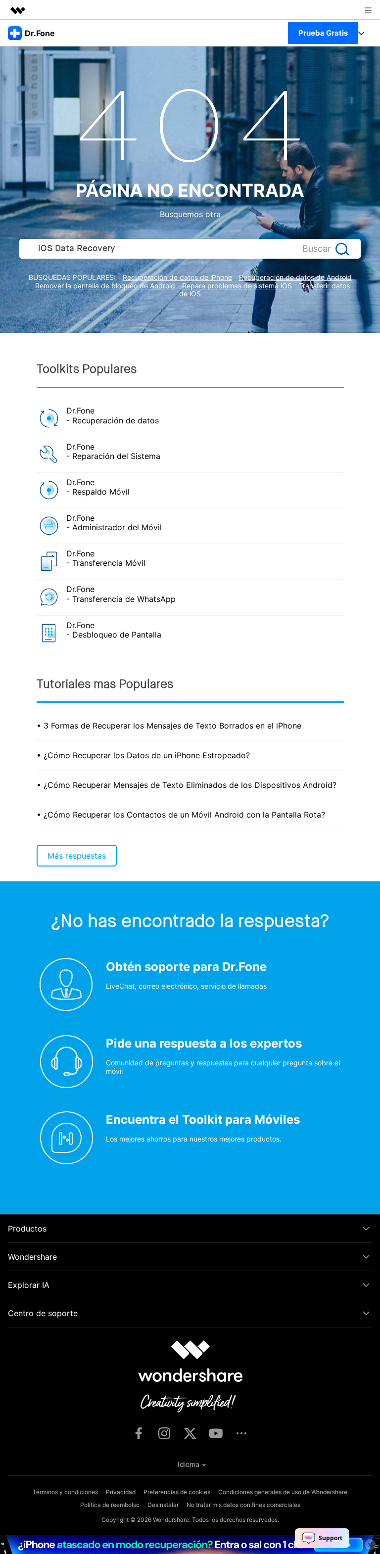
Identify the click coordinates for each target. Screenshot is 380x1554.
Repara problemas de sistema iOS (237, 285)
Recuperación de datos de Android (295, 277)
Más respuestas (77, 856)
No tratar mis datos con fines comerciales (243, 1504)
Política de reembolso (110, 1504)
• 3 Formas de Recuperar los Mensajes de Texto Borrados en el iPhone (169, 726)
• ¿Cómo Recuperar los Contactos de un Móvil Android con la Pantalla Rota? (181, 815)
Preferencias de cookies (176, 1492)
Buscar (316, 248)
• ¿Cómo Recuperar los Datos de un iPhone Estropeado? (143, 755)
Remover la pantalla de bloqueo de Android (105, 285)
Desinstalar (163, 1504)
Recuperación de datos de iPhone (177, 277)
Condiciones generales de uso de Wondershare (282, 1492)
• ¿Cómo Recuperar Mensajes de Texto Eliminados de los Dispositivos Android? (186, 785)
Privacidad (121, 1492)
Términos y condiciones (65, 1492)
